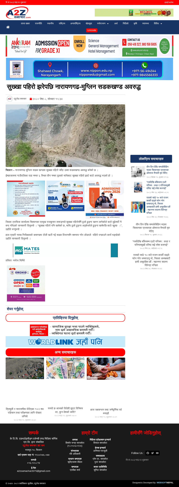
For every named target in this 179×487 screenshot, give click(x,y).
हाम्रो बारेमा (169, 2)
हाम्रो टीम (89, 432)
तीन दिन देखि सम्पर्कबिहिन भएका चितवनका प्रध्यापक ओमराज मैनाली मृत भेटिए (151, 228)
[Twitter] (152, 453)
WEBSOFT (165, 482)
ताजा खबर (25, 23)
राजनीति (38, 23)
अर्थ (116, 23)
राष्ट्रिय (62, 23)
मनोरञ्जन (101, 23)
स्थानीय (50, 23)
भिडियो (125, 23)
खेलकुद (89, 23)
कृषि (135, 23)
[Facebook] (147, 453)
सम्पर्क (34, 432)
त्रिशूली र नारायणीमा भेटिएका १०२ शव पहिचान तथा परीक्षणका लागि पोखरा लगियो (25, 413)
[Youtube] (157, 453)
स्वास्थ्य (145, 23)
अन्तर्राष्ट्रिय (75, 23)
